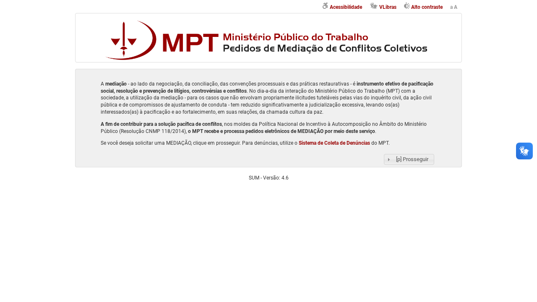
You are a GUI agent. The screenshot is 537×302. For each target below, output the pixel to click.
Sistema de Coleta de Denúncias (334, 143)
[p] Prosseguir (412, 159)
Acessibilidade (346, 7)
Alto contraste (427, 7)
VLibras (387, 7)
